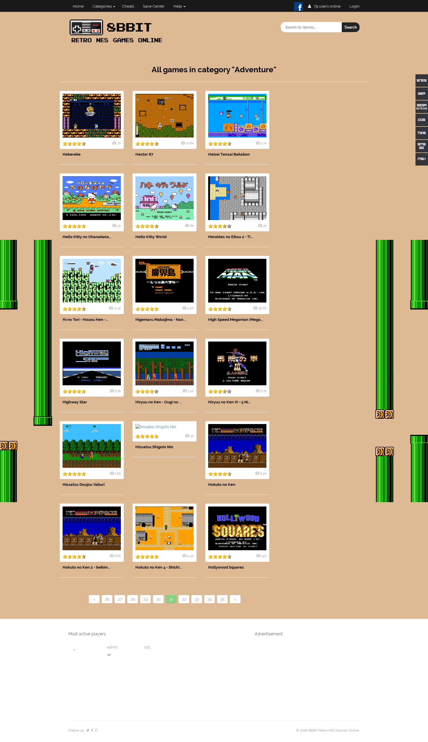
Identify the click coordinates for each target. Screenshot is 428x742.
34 (210, 599)
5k (119, 226)
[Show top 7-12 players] (109, 655)
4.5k (190, 308)
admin (112, 647)
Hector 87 (144, 154)
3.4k (191, 391)
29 (146, 599)
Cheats (128, 6)
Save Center (154, 6)
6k (192, 226)
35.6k (262, 308)
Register (356, 6)
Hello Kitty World (151, 237)
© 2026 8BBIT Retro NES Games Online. (328, 730)
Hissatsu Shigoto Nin (154, 447)
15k (263, 556)
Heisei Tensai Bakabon (229, 154)
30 (158, 599)
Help (178, 6)
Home (78, 6)
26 (107, 599)
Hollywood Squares (226, 567)
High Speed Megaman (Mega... (235, 319)
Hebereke (72, 154)
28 (133, 599)
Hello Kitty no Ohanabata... (87, 237)
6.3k (118, 391)
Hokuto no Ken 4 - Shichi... (158, 567)
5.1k (263, 143)
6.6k (117, 556)
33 (197, 599)
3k (264, 226)
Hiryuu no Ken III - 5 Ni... (229, 402)
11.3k (117, 308)
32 (184, 599)
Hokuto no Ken (221, 484)
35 (222, 599)
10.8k (190, 143)
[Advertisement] (324, 178)
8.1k (263, 391)
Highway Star (75, 402)
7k (119, 143)
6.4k (263, 473)
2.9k (118, 473)
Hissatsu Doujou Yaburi (84, 484)
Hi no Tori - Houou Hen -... (85, 319)
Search (350, 27)
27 (120, 599)
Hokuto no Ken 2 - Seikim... (86, 567)
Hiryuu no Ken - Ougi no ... (158, 402)
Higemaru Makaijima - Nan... (160, 319)
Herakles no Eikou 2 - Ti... (230, 237)
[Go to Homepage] (117, 43)
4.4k (190, 556)
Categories (102, 6)
